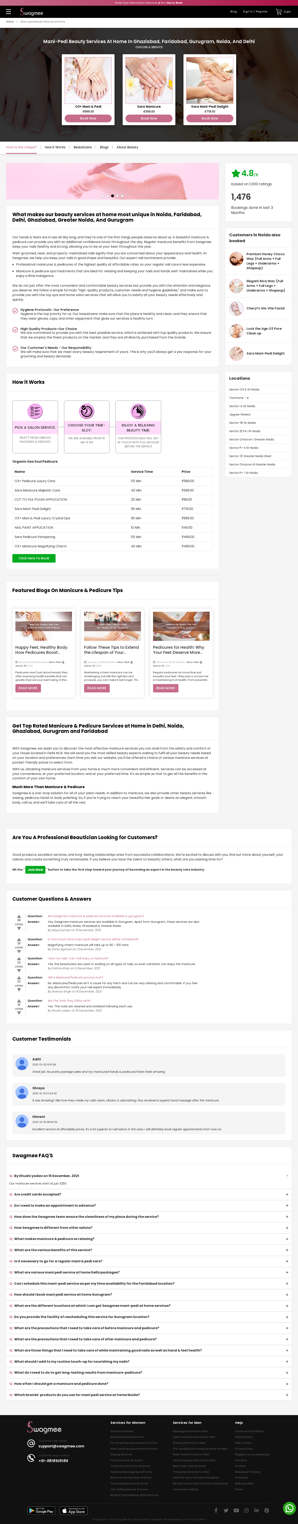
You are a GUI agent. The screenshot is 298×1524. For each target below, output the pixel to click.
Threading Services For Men (191, 1472)
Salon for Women (121, 1431)
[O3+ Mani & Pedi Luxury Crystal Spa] (88, 89)
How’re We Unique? (21, 147)
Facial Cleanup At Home (126, 1460)
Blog (233, 11)
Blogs (104, 147)
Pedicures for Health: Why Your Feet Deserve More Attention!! (178, 650)
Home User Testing (185, 1489)
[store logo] (31, 12)
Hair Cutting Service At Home (129, 1489)
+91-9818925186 (53, 1461)
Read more (28, 688)
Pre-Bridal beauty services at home (133, 1443)
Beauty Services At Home (127, 1437)
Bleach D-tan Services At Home (131, 1478)
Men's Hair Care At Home (189, 1466)
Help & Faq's (243, 1443)
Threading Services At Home (129, 1483)
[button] (102, 195)
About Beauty (127, 147)
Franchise (241, 1478)
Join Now (35, 869)
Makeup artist (244, 1483)
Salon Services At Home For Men (194, 1437)
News (238, 1489)
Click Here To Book (34, 558)
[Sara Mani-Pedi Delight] (209, 89)
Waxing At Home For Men (189, 1443)
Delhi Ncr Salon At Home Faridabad (196, 1478)
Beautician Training (247, 1472)
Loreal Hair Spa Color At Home (130, 1466)
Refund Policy (244, 1437)
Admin (19, 665)
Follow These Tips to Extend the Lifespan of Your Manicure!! (111, 650)
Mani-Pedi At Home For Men (191, 1454)
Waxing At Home (121, 1454)
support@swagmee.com (61, 1446)
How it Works (55, 147)
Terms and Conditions (249, 1431)
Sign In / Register (255, 11)
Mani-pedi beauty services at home (134, 1449)
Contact (240, 1466)
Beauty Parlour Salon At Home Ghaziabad (200, 1483)
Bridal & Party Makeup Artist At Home (134, 1495)
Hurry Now (174, 2)
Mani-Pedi (55, 662)
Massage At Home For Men (190, 1431)
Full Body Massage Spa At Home (131, 1472)
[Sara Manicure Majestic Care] (149, 89)
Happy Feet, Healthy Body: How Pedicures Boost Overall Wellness (41, 650)
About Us (241, 1460)
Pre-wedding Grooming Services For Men (200, 1449)
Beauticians (83, 147)
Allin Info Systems (195, 1519)
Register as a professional (252, 1454)
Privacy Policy (244, 1449)
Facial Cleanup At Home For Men (194, 1460)
